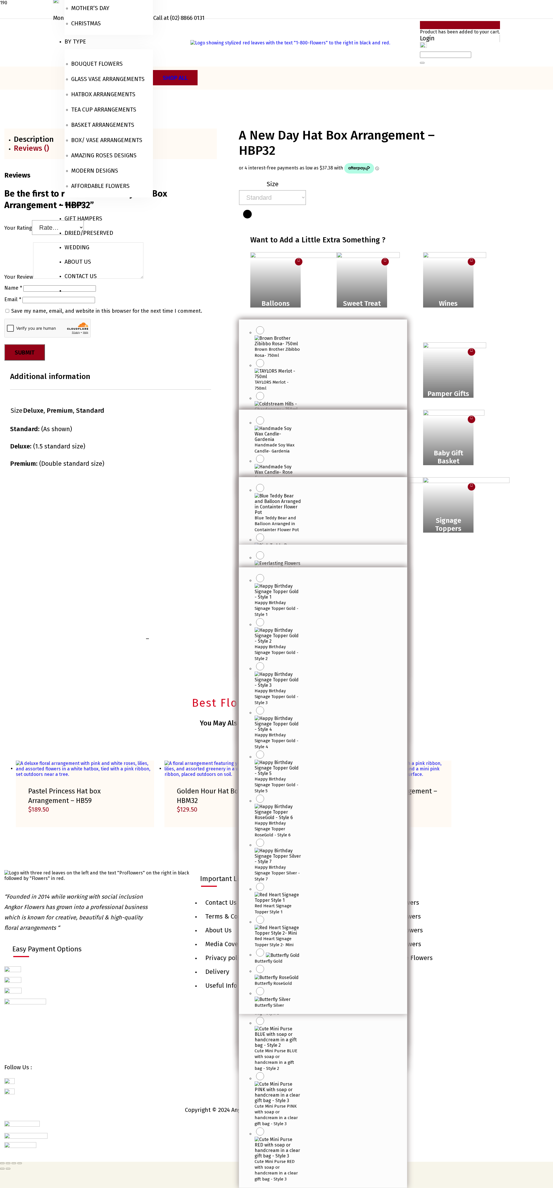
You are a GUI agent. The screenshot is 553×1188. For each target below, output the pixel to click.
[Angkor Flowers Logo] (290, 42)
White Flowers (398, 902)
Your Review (18, 277)
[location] (423, 46)
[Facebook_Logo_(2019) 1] (9, 1083)
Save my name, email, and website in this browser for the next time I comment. (106, 311)
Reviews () (31, 148)
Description (34, 139)
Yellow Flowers (399, 916)
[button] (275, 283)
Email (12, 299)
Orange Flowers (400, 930)
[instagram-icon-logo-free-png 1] (9, 1093)
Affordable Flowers (405, 958)
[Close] (422, 63)
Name (13, 288)
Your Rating (18, 228)
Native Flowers (399, 944)
